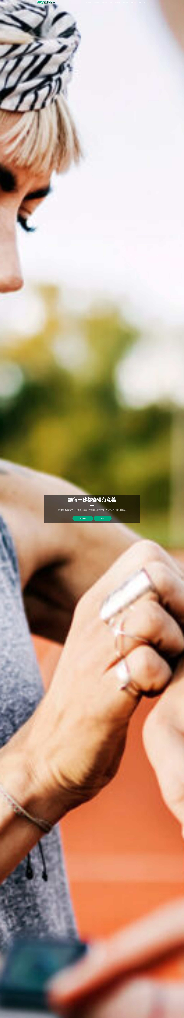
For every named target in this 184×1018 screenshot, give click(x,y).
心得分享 (117, 2)
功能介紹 (96, 2)
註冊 (140, 2)
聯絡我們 (133, 2)
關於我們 (88, 2)
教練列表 (104, 2)
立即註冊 (82, 518)
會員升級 (125, 2)
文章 (111, 2)
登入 (145, 2)
